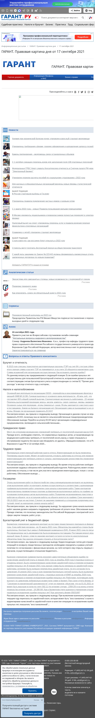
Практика (60, 24)
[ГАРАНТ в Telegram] (23, 10)
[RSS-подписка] (40, 10)
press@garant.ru (24, 621)
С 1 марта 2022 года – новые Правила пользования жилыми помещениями (47, 209)
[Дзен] (15, 10)
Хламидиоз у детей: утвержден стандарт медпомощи (36, 232)
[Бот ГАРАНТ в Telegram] (27, 10)
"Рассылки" (66, 611)
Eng (90, 10)
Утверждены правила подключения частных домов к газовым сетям (43, 201)
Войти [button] (77, 10)
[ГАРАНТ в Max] (19, 10)
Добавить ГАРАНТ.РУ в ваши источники (30, 265)
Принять (32, 690)
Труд (70, 24)
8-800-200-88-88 (71, 660)
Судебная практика (12, 24)
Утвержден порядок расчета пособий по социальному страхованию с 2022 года (48, 178)
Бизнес (49, 24)
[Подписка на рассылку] (2, 10)
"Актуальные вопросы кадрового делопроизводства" (39, 338)
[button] (90, 17)
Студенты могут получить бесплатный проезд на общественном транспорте (47, 248)
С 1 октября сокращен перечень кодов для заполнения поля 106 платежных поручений (52, 162)
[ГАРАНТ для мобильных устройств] (7, 10)
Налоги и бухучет (34, 24)
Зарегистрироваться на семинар (29, 350)
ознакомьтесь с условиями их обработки (19, 686)
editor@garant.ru (47, 618)
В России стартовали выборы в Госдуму (30, 194)
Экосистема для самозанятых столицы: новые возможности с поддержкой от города (51, 279)
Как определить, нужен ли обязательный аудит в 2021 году (39, 293)
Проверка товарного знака (24, 286)
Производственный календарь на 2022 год (31, 315)
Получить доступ (32, 713)
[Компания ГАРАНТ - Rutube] (36, 10)
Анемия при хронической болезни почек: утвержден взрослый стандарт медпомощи (51, 139)
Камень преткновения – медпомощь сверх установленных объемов (43, 154)
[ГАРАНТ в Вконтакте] (11, 10)
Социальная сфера (85, 24)
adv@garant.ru (78, 618)
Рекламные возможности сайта (78, 683)
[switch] (37, 18)
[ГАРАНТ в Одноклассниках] (32, 10)
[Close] (42, 700)
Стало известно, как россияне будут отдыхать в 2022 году (38, 241)
